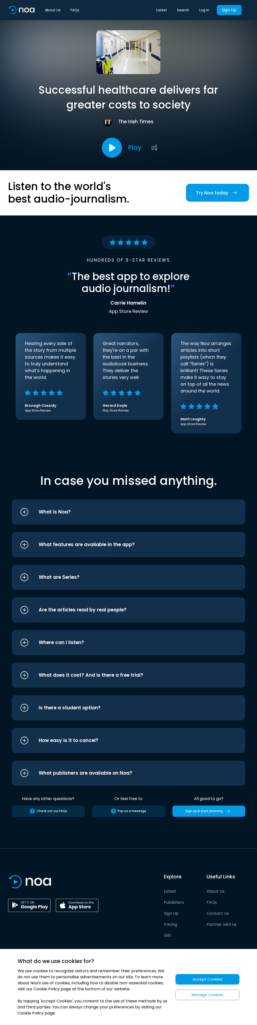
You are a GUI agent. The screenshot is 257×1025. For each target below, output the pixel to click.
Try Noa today (212, 193)
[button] (119, 512)
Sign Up (229, 10)
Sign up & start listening (204, 811)
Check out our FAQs (52, 811)
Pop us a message (132, 811)
